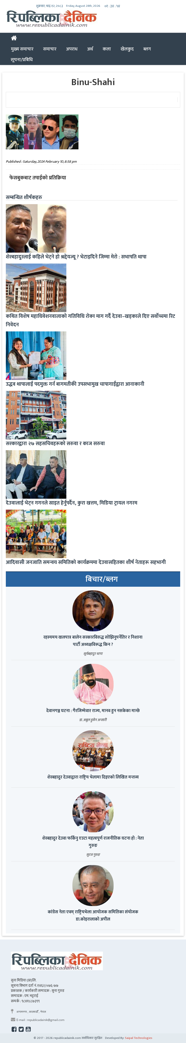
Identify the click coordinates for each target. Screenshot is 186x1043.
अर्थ (90, 49)
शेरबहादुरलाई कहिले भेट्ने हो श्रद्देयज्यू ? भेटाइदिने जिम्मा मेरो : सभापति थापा (76, 257)
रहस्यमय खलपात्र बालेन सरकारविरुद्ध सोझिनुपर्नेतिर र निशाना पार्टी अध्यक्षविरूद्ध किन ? (92, 641)
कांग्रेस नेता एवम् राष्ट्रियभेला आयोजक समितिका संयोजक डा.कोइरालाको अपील (93, 915)
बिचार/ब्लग (101, 579)
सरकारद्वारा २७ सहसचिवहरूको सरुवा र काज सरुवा (55, 443)
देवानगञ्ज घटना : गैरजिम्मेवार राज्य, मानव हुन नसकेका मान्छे (93, 710)
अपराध (72, 49)
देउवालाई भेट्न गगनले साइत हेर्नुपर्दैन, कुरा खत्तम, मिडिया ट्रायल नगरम (71, 503)
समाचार (49, 49)
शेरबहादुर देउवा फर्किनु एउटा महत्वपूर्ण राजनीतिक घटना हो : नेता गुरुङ (93, 842)
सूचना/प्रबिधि (22, 60)
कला (107, 49)
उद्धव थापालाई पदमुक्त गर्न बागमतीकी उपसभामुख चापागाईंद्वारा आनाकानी (75, 384)
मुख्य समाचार (22, 49)
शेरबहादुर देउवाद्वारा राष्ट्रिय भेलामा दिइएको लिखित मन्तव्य (93, 777)
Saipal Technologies (138, 1038)
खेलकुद (127, 49)
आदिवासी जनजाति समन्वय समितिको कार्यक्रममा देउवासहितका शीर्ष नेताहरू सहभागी (86, 562)
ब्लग (147, 49)
